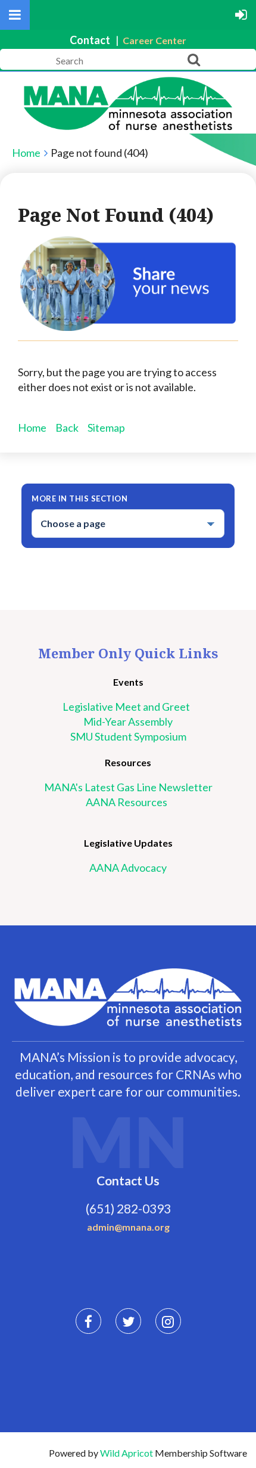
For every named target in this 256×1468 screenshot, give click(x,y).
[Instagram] (168, 1321)
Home (26, 152)
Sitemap (106, 427)
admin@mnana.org (128, 1226)
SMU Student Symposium (128, 736)
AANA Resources (128, 802)
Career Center (154, 40)
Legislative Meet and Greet (128, 706)
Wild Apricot (126, 1452)
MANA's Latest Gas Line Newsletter (128, 787)
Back (67, 427)
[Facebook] (88, 1321)
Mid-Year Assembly (128, 721)
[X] (128, 1321)
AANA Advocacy (128, 867)
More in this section (79, 498)
